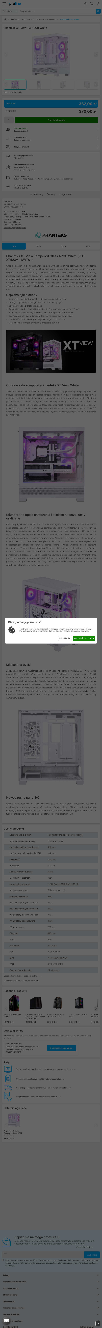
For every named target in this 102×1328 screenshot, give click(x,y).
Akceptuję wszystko (84, 638)
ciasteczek (43, 629)
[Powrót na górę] (98, 1323)
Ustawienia (64, 638)
